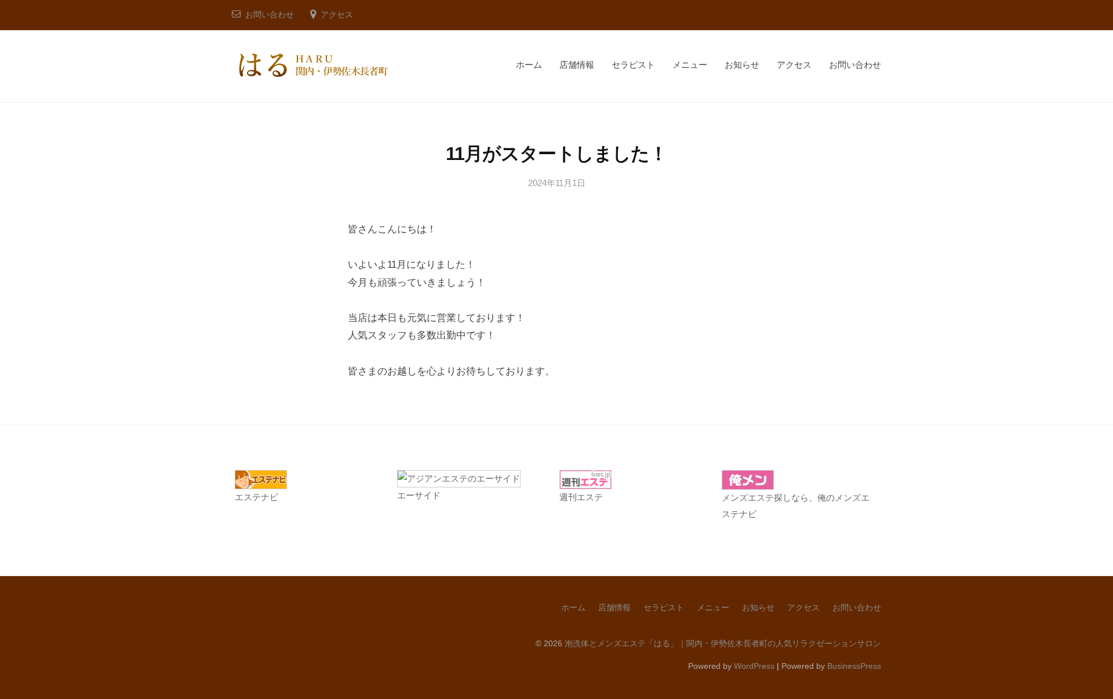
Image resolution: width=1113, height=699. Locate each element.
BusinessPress (854, 666)
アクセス (337, 14)
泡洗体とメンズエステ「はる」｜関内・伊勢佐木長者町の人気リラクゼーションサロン (723, 643)
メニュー (689, 65)
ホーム (529, 65)
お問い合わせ (269, 14)
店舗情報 (576, 65)
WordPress (754, 666)
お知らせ (742, 65)
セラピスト (633, 65)
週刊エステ (581, 497)
